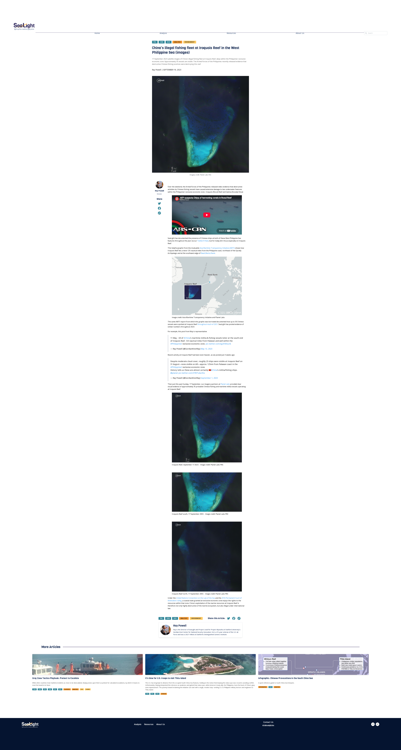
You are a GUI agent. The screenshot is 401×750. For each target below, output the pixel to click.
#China (187, 338)
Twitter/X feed (202, 241)
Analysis (163, 33)
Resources (231, 33)
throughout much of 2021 (207, 324)
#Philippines (176, 343)
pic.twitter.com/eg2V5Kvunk (218, 343)
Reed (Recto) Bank (208, 253)
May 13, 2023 (206, 348)
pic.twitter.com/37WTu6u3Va (191, 373)
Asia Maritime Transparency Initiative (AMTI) (217, 248)
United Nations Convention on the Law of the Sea (195, 598)
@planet (174, 373)
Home (97, 33)
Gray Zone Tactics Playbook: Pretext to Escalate (55, 678)
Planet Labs (225, 384)
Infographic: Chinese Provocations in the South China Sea (285, 678)
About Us (300, 33)
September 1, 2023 (209, 378)
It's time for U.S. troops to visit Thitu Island (165, 678)
